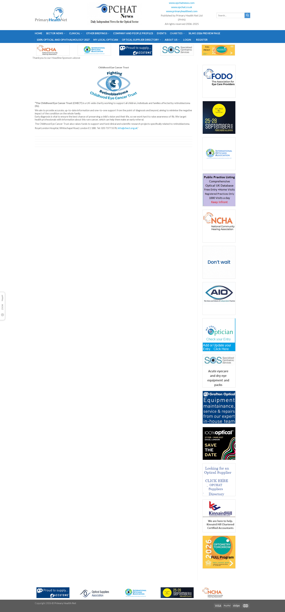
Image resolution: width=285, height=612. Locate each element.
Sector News (54, 33)
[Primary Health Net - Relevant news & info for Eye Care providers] (51, 15)
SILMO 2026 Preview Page (205, 33)
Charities (176, 33)
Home (38, 33)
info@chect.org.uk (127, 128)
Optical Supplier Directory (140, 39)
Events (161, 33)
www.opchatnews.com (181, 2)
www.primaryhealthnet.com (181, 11)
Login (187, 39)
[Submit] (247, 15)
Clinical (74, 33)
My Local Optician (105, 39)
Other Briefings (96, 33)
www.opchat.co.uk (181, 7)
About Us (171, 39)
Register (201, 39)
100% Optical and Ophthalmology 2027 (63, 39)
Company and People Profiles (133, 33)
